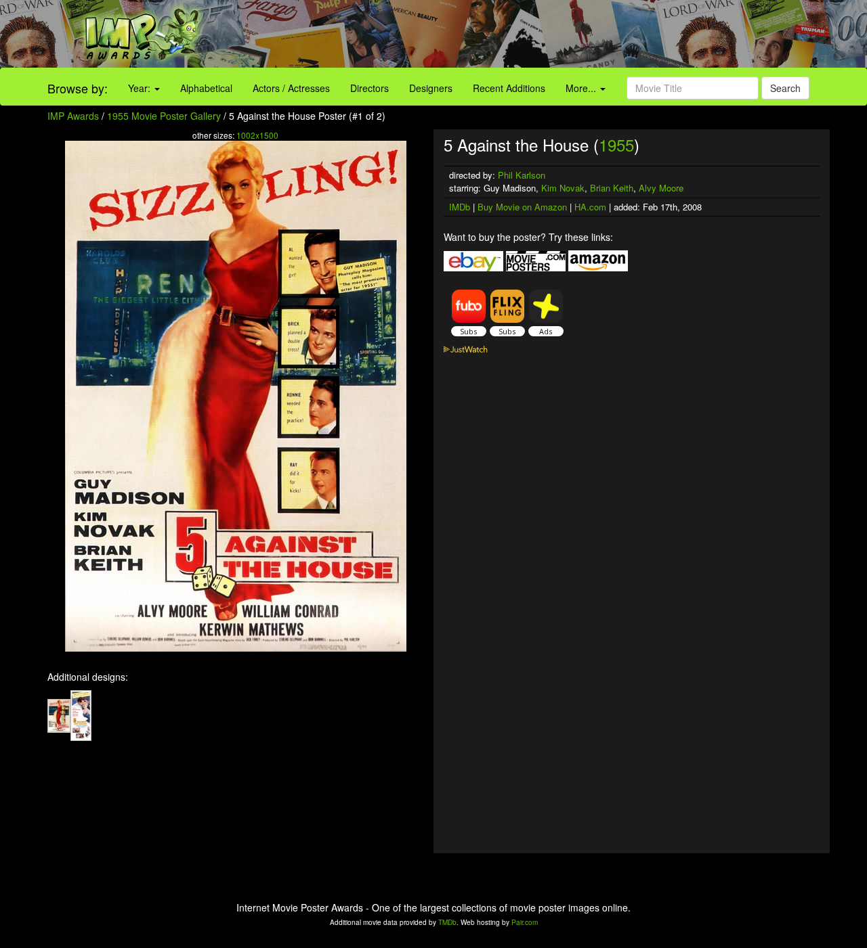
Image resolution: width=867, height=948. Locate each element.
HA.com (590, 206)
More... (582, 88)
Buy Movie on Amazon (522, 206)
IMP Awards (73, 115)
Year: (140, 88)
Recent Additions (509, 88)
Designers (430, 88)
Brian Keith (611, 187)
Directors (369, 88)
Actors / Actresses (291, 88)
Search (785, 88)
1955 (616, 144)
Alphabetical (206, 88)
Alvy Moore (661, 187)
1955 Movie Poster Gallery (164, 115)
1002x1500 (257, 135)
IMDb (459, 206)
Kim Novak (563, 187)
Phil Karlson (521, 174)
